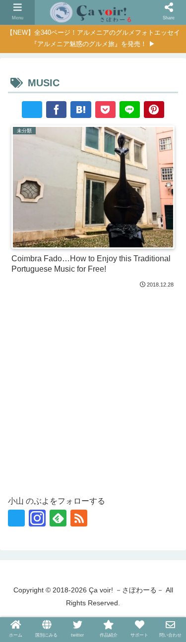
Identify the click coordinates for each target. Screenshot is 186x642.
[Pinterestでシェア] (154, 109)
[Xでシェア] (32, 109)
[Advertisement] (93, 389)
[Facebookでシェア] (56, 109)
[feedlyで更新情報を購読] (58, 518)
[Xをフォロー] (16, 518)
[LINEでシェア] (130, 109)
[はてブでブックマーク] (80, 109)
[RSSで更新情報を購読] (78, 518)
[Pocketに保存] (105, 109)
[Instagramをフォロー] (37, 518)
